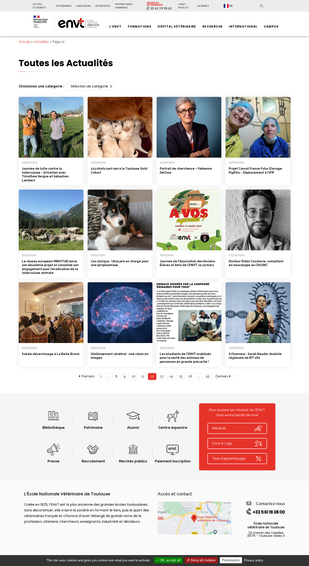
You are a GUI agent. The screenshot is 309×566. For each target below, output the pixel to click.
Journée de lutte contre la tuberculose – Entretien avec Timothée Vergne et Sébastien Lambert (45, 174)
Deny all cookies (202, 560)
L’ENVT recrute (183, 6)
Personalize (231, 560)
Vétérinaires (64, 5)
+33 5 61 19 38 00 (269, 512)
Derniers (222, 376)
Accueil (24, 42)
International (243, 27)
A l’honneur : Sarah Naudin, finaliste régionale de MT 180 (255, 356)
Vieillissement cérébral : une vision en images (119, 356)
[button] (262, 6)
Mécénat (219, 428)
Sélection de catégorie (89, 86)
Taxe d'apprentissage (228, 458)
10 (133, 376)
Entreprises (103, 5)
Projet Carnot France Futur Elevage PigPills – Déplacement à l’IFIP (255, 170)
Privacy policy (253, 560)
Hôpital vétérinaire (177, 27)
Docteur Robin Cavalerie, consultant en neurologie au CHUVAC (256, 263)
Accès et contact (175, 493)
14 (171, 376)
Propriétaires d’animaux (124, 6)
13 (161, 376)
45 (208, 376)
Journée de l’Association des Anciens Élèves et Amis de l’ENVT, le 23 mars (187, 263)
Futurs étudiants (39, 6)
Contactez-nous (270, 503)
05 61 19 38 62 (161, 8)
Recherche (212, 27)
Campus (271, 27)
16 (190, 376)
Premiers (87, 376)
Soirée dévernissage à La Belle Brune (50, 354)
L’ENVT (115, 27)
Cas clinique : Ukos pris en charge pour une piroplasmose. (120, 263)
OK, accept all (170, 560)
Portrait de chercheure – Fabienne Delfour (186, 170)
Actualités (41, 42)
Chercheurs (83, 5)
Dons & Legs (222, 443)
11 (142, 376)
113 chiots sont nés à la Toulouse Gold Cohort (119, 170)
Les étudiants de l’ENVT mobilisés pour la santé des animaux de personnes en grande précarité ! (185, 357)
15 (180, 376)
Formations (139, 27)
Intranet (203, 5)
